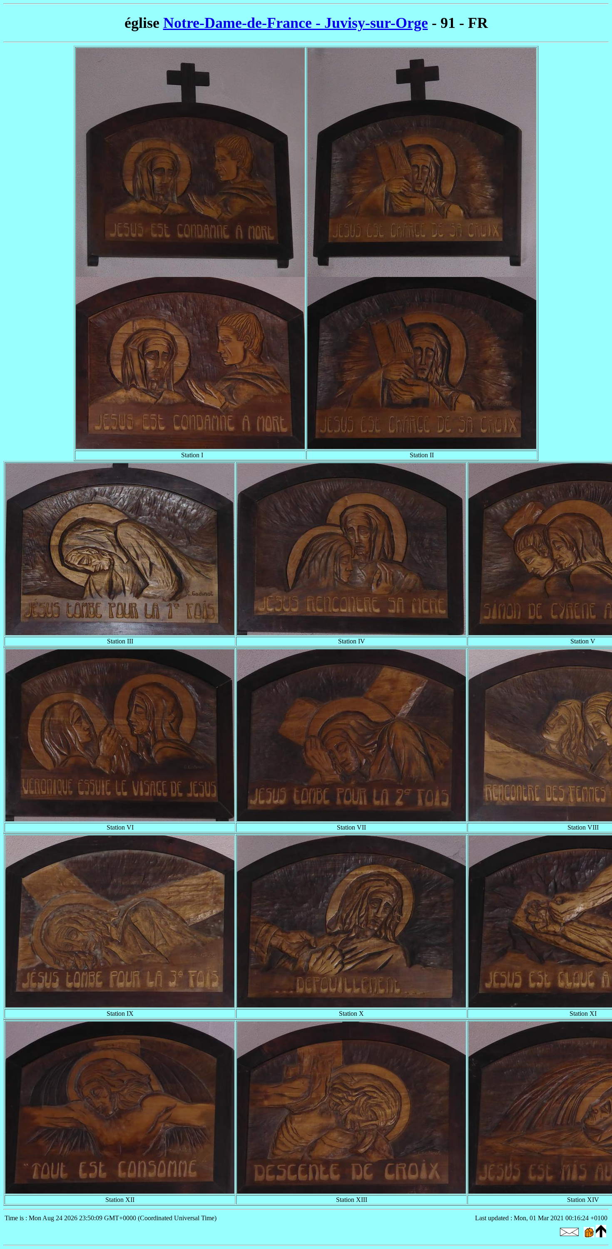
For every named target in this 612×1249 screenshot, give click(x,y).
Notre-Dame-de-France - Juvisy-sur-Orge (295, 23)
